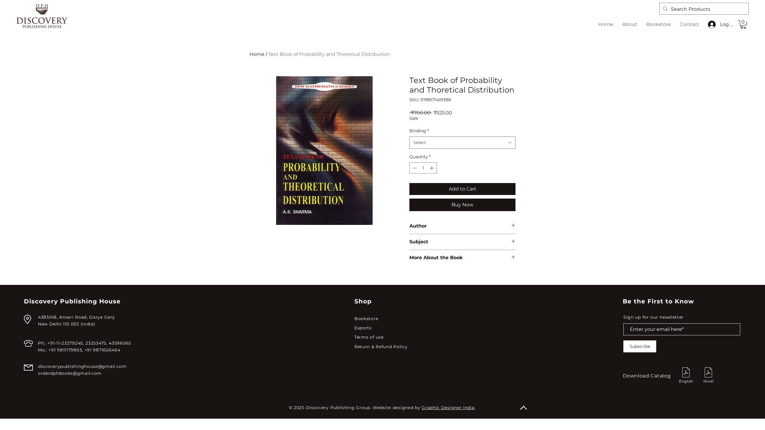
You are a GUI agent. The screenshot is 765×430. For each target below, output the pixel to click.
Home (257, 54)
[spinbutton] (423, 168)
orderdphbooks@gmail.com (70, 373)
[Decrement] (414, 168)
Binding (419, 130)
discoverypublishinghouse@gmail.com (82, 366)
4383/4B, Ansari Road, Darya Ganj (76, 317)
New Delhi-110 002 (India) (66, 324)
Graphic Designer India (448, 407)
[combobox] (462, 142)
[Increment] (432, 168)
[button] (743, 24)
